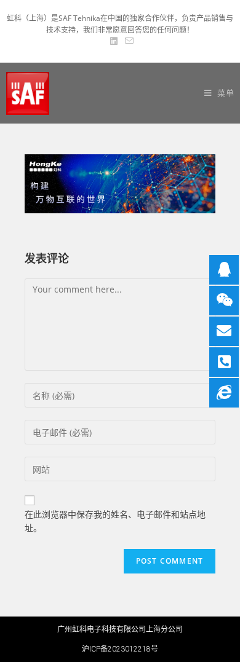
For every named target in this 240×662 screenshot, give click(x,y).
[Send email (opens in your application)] (127, 41)
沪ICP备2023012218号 (120, 649)
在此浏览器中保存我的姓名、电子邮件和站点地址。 (115, 521)
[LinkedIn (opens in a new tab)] (113, 41)
